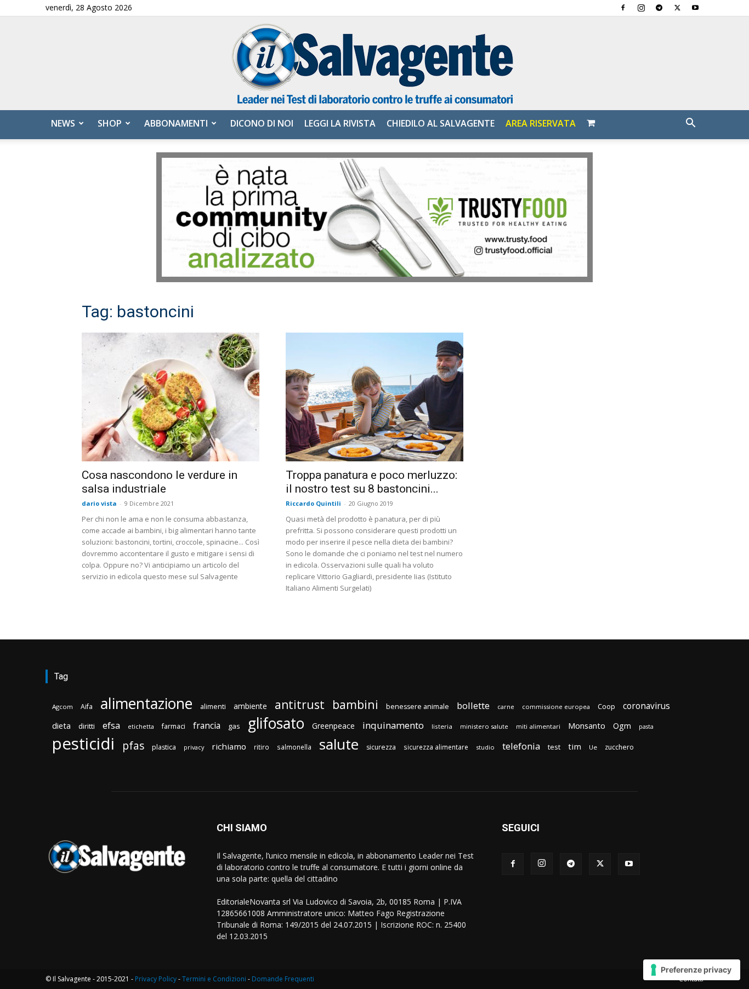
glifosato (276, 723)
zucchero (619, 747)
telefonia (521, 746)
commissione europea (556, 706)
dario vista (99, 503)
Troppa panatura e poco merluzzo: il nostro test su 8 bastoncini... (371, 481)
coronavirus (646, 706)
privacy (194, 747)
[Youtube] (695, 7)
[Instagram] (641, 7)
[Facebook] (623, 7)
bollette (473, 705)
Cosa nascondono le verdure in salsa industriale (159, 481)
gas (234, 726)
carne (505, 706)
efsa (111, 725)
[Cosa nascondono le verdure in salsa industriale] (170, 397)
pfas (133, 746)
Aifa (87, 706)
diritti (86, 726)
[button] (690, 124)
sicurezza (381, 747)
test (554, 747)
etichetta (141, 726)
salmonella (294, 746)
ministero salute (484, 726)
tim (574, 746)
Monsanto (586, 726)
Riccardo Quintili (313, 503)
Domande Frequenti (283, 979)
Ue (593, 747)
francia (206, 725)
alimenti (213, 706)
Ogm (622, 726)
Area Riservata (541, 123)
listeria (442, 726)
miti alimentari (538, 726)
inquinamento (393, 725)
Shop (110, 123)
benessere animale (417, 706)
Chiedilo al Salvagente (441, 123)
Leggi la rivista (340, 123)
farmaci (173, 726)
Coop (606, 706)
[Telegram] (659, 7)
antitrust (300, 704)
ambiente (250, 706)
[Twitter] (677, 7)
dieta (61, 725)
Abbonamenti (176, 123)
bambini (355, 704)
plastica (164, 747)
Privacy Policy (156, 979)
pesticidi (83, 744)
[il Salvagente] (374, 63)
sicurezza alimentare (436, 746)
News (63, 123)
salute (339, 744)
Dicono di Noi (261, 123)
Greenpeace (333, 726)
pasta (646, 726)
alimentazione (146, 703)
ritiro (261, 746)
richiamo (229, 746)
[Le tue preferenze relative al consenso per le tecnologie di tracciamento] (691, 969)
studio (485, 747)
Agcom (62, 706)
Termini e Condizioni (214, 979)
